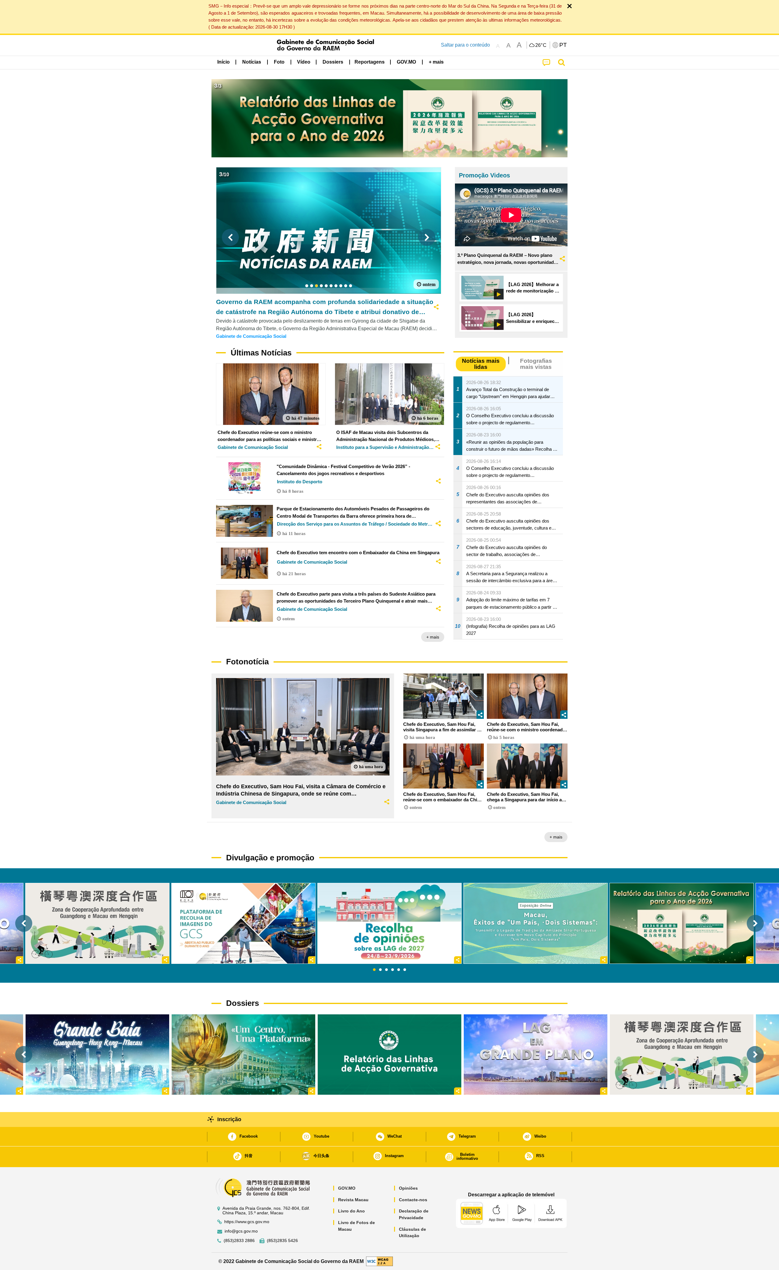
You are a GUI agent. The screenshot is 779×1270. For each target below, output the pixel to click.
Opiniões (408, 1188)
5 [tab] (399, 970)
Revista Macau (353, 1199)
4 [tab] (393, 970)
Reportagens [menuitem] (370, 62)
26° (541, 45)
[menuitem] (252, 62)
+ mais (432, 637)
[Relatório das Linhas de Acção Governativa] (389, 1054)
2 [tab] (380, 970)
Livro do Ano (351, 1211)
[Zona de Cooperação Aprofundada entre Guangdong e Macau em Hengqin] (682, 1054)
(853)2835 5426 (282, 1240)
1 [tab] (374, 970)
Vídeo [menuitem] (303, 62)
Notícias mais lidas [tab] (481, 364)
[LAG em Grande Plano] (536, 1054)
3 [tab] (386, 970)
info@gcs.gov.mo (241, 1231)
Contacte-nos (413, 1199)
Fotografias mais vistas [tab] (536, 364)
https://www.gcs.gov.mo (246, 1221)
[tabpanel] (389, 923)
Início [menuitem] (223, 62)
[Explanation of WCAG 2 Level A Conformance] (379, 1261)
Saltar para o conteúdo (465, 44)
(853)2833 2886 (239, 1240)
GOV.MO (346, 1188)
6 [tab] (405, 970)
